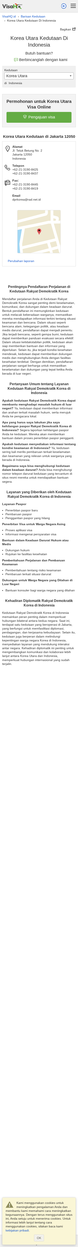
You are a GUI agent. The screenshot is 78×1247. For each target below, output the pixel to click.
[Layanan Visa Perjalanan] (12, 5)
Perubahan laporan (21, 261)
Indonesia (13, 83)
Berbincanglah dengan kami (43, 60)
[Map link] (39, 231)
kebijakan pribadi (17, 1230)
